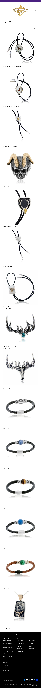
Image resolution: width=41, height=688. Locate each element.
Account (19, 649)
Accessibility (32, 646)
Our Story (19, 646)
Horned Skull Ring (6, 186)
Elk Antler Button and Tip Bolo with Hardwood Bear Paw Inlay (13, 106)
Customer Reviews (21, 637)
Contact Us (19, 638)
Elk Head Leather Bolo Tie (7, 266)
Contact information (35, 685)
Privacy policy (29, 684)
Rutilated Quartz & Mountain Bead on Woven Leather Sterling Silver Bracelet (16, 426)
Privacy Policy (20, 643)
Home (30, 637)
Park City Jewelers (10, 684)
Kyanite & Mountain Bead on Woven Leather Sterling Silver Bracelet (15, 466)
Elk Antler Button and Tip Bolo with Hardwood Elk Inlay (12, 66)
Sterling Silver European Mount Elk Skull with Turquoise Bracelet (14, 346)
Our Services (32, 638)
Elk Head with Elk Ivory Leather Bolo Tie (10, 146)
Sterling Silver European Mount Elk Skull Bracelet (11, 386)
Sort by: (19, 28)
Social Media (32, 649)
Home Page (20, 651)
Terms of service (21, 645)
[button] (2, 10)
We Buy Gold (20, 648)
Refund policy (20, 641)
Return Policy (20, 640)
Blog (30, 645)
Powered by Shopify (16, 684)
